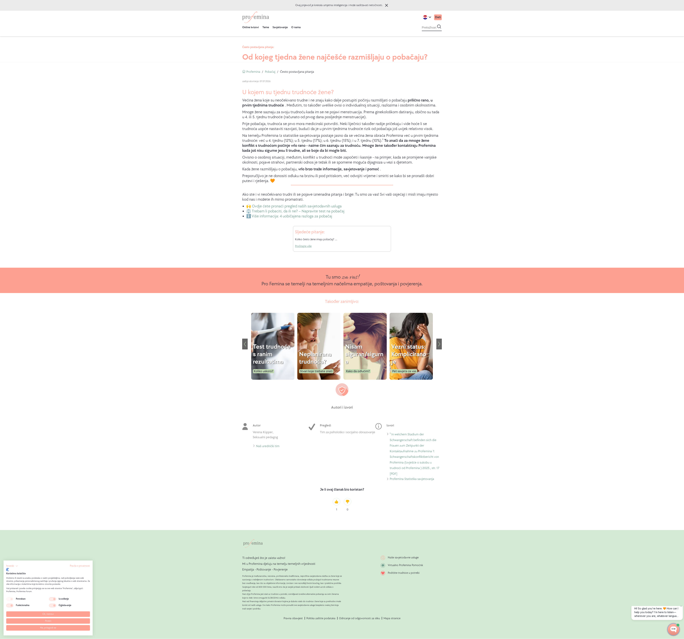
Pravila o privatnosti (80, 565)
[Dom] (255, 17)
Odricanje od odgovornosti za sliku (359, 618)
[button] (12, 566)
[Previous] (245, 344)
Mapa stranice (392, 618)
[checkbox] (9, 599)
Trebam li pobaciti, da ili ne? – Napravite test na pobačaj (298, 211)
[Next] (439, 344)
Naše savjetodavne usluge (403, 557)
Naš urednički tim (267, 446)
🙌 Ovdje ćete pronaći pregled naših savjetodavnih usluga (294, 206)
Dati (438, 17)
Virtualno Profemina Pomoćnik (405, 565)
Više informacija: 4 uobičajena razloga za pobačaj (292, 216)
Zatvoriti (386, 5)
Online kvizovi (250, 27)
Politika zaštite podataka (320, 618)
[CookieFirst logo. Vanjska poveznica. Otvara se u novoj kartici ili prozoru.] (7, 569)
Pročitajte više (303, 246)
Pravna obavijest (293, 618)
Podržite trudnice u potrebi (403, 573)
